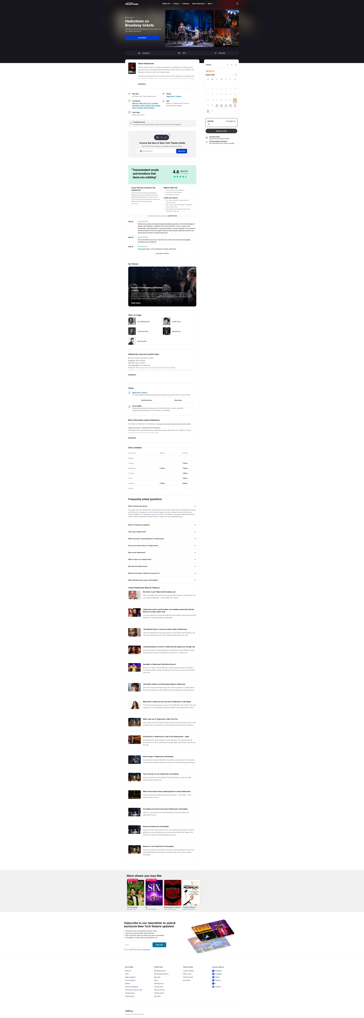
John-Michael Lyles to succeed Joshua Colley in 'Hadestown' (165, 629)
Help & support (130, 977)
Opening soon (159, 983)
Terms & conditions (131, 987)
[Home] (131, 3)
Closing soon (158, 987)
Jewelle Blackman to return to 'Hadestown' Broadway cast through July (169, 647)
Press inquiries (130, 980)
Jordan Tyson (176, 321)
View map (178, 400)
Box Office (186, 980)
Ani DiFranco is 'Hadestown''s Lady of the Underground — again (166, 736)
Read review (135, 303)
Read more (134, 203)
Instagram (218, 974)
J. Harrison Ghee (142, 331)
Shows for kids (159, 990)
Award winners (149, 108)
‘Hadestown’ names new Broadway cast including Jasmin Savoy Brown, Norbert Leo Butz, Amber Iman (168, 611)
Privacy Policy (146, 949)
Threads (217, 980)
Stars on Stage (137, 108)
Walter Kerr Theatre (173, 96)
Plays (156, 980)
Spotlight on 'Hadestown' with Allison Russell (159, 664)
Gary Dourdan (141, 341)
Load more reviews (162, 253)
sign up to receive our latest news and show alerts (174, 424)
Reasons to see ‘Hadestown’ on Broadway (158, 846)
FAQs (127, 974)
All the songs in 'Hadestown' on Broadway (158, 756)
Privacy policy (130, 993)
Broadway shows (160, 971)
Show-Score (187, 974)
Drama (142, 106)
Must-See (143, 103)
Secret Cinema (188, 977)
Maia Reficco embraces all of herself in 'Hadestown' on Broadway (167, 702)
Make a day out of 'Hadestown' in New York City (160, 719)
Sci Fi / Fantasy (152, 103)
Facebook (218, 971)
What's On (166, 4)
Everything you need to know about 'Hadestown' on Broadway (165, 809)
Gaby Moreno (176, 331)
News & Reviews (198, 4)
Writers (127, 983)
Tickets (176, 4)
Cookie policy (129, 996)
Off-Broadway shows (161, 974)
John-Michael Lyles (143, 321)
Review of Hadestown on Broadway (147, 287)
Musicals (135, 103)
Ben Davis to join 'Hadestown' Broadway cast (159, 592)
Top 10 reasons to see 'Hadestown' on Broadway (161, 774)
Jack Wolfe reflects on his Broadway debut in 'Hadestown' (164, 684)
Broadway (135, 106)
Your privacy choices (132, 990)
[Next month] (236, 75)
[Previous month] (233, 75)
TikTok (217, 977)
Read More (142, 84)
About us (128, 971)
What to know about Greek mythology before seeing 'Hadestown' (167, 791)
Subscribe (181, 151)
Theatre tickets (159, 993)
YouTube (218, 987)
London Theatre (188, 971)
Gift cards (157, 996)
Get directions (146, 400)
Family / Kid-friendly (153, 106)
